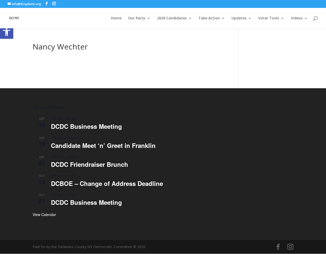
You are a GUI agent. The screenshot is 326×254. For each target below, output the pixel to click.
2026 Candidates (172, 18)
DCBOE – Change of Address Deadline (107, 183)
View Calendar (44, 214)
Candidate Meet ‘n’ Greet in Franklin (103, 145)
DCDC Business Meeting (86, 126)
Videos (297, 18)
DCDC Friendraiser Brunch (89, 164)
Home (116, 18)
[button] (6, 32)
